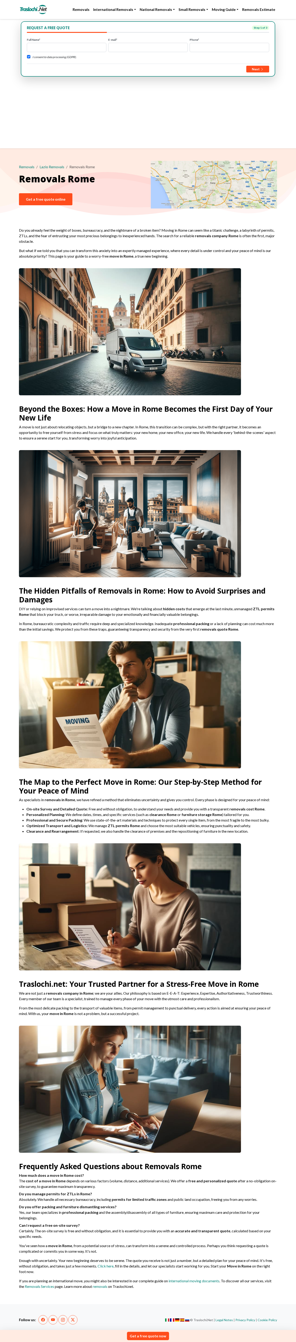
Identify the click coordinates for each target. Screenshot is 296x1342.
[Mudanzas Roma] (182, 1320)
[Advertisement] (148, 111)
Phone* (194, 39)
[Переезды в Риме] (187, 1320)
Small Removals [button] (192, 9)
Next (256, 69)
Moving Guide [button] (224, 9)
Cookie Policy (267, 1320)
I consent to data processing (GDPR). (54, 57)
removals (100, 1286)
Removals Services (39, 1286)
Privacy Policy (245, 1320)
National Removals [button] (156, 9)
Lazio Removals (52, 167)
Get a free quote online (45, 199)
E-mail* (112, 39)
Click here (106, 1266)
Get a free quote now (148, 1336)
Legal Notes (224, 1320)
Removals (81, 9)
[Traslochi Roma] (167, 1320)
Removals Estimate (258, 9)
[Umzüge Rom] (177, 1320)
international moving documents (194, 1281)
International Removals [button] (113, 9)
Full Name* (33, 39)
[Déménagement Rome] (172, 1320)
